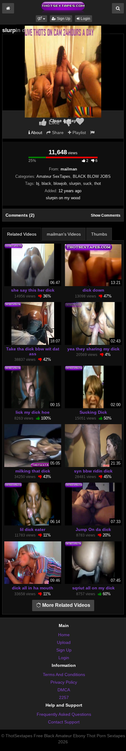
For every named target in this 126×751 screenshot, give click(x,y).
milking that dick (32, 471)
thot (97, 183)
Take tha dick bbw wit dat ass (32, 351)
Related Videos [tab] (21, 234)
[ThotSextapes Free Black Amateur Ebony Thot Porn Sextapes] (63, 7)
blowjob (60, 183)
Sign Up (63, 19)
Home (64, 634)
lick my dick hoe (33, 412)
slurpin (75, 183)
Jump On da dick (93, 529)
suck (87, 183)
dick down (93, 290)
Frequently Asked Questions (64, 714)
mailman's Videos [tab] (64, 234)
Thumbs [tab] (99, 234)
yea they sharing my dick (93, 348)
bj (37, 183)
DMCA (63, 689)
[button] (41, 18)
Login (85, 19)
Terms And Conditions (64, 674)
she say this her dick (32, 290)
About (36, 132)
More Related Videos (65, 605)
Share (57, 132)
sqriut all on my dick (93, 587)
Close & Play (63, 120)
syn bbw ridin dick (93, 471)
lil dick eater (32, 529)
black (46, 183)
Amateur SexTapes (53, 176)
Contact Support (64, 721)
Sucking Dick (93, 412)
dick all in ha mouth (32, 587)
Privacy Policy (63, 682)
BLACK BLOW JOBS (92, 176)
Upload (64, 642)
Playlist (78, 132)
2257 (64, 697)
